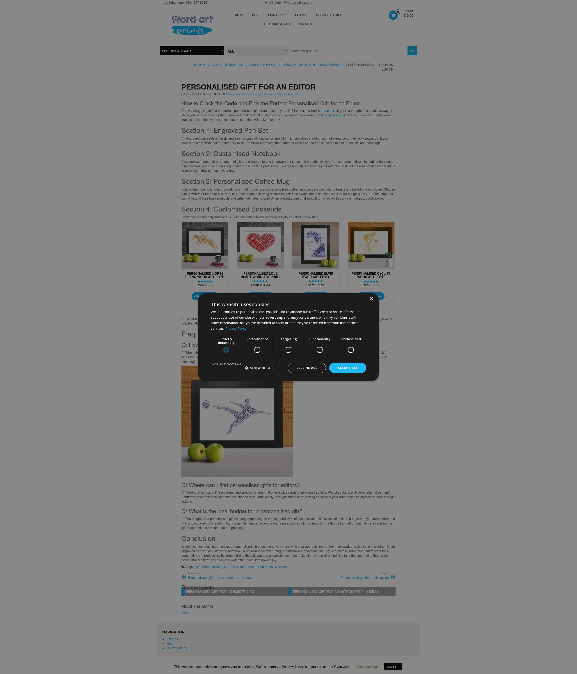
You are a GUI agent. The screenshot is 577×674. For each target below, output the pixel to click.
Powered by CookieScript (228, 363)
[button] (260, 368)
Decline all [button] (306, 368)
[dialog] (288, 337)
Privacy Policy (236, 328)
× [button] (371, 298)
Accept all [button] (348, 368)
